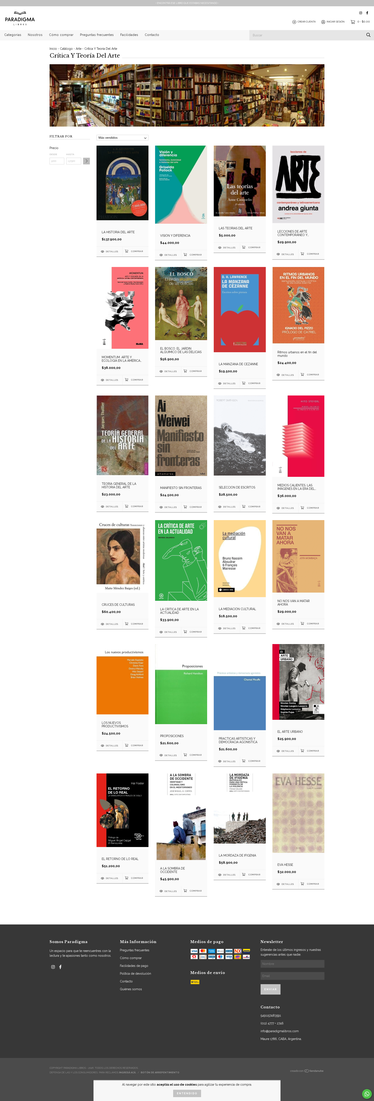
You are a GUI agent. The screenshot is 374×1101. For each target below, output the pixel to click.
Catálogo (66, 48)
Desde (53, 154)
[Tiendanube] (307, 1071)
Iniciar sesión (336, 22)
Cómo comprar (61, 35)
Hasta (70, 154)
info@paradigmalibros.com (280, 1031)
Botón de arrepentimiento (160, 1072)
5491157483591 (271, 1015)
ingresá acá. (127, 1072)
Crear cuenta (307, 22)
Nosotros (35, 35)
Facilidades (129, 35)
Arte (78, 48)
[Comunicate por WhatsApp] (367, 1094)
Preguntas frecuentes (97, 35)
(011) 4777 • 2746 (272, 1023)
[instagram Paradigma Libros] (361, 13)
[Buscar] (368, 35)
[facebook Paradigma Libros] (367, 13)
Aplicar (86, 161)
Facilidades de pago (134, 966)
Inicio (53, 48)
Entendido (187, 1093)
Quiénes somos (131, 989)
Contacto (152, 35)
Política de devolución (135, 973)
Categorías (12, 35)
